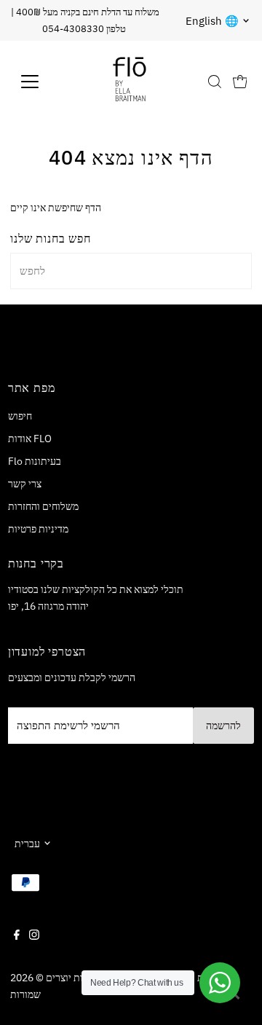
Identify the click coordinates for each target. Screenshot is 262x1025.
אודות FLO (30, 438)
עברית (27, 843)
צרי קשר (24, 483)
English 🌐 (212, 21)
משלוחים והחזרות (43, 506)
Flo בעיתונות (34, 461)
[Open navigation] (39, 81)
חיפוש (20, 416)
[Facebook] (16, 936)
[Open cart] (240, 81)
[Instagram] (34, 936)
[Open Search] (214, 81)
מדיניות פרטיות (38, 528)
